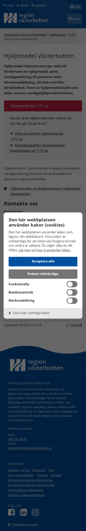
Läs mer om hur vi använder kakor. (45, 250)
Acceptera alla (43, 261)
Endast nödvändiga (43, 274)
